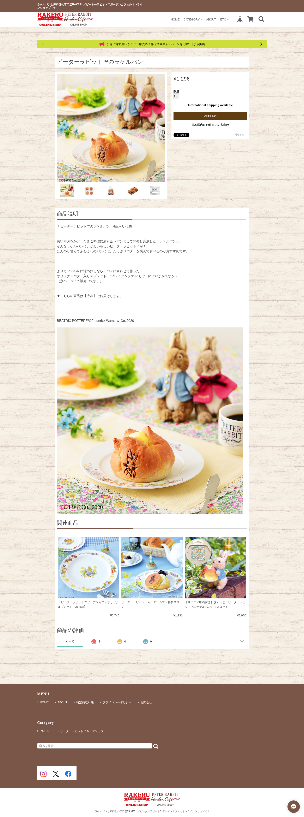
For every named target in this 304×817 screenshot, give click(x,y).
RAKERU (45, 731)
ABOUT (211, 19)
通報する (239, 134)
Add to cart (210, 115)
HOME (175, 19)
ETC (223, 19)
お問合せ (146, 702)
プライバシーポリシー (117, 702)
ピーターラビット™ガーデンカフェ (83, 731)
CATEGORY (192, 19)
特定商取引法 (85, 702)
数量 (176, 91)
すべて (70, 641)
